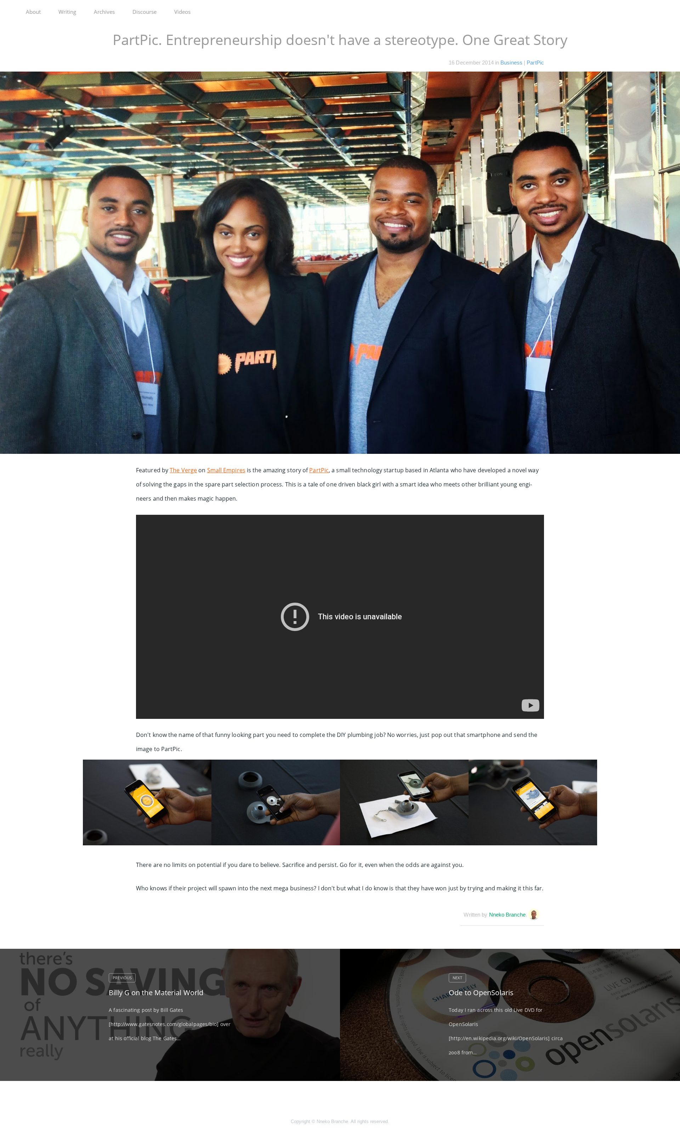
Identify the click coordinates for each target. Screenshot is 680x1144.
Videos (182, 11)
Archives (104, 11)
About (33, 11)
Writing (67, 11)
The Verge (183, 470)
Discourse (144, 11)
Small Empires (226, 470)
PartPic (535, 63)
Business (511, 63)
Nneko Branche (507, 915)
